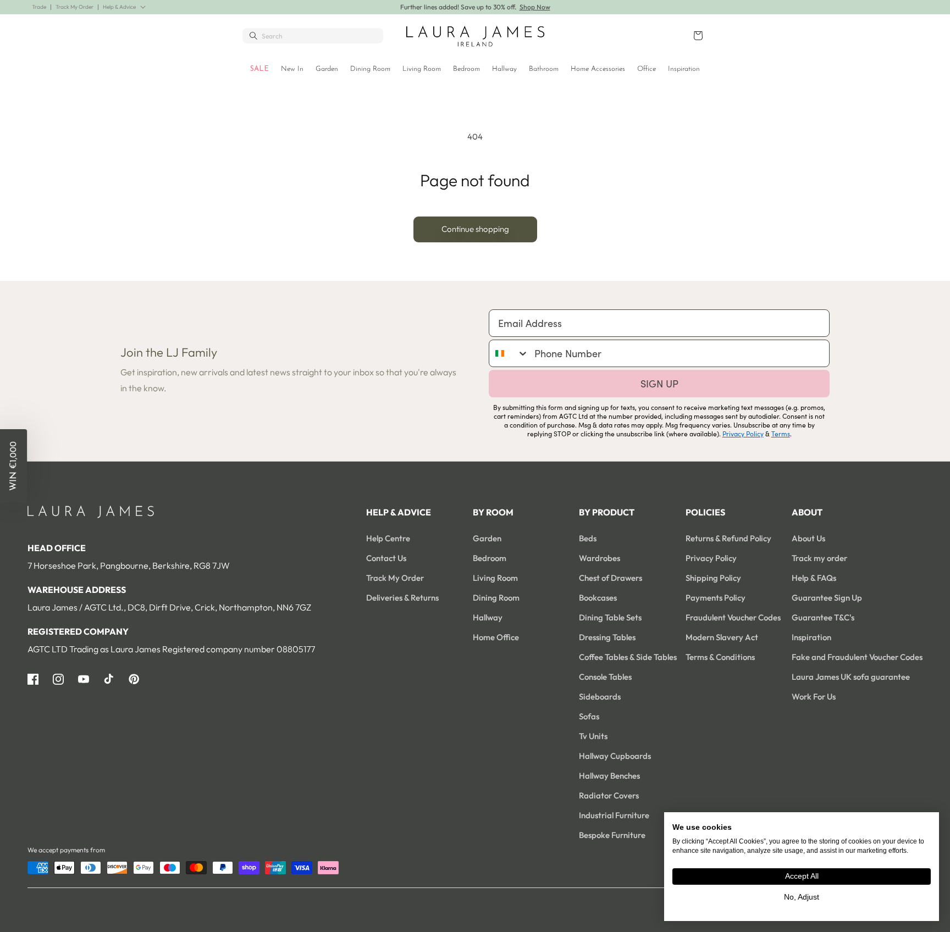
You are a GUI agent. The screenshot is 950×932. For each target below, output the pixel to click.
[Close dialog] (665, 337)
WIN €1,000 (582, 491)
